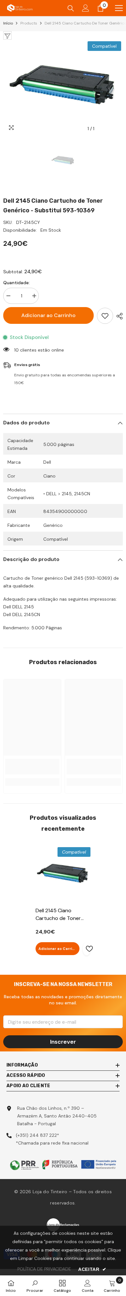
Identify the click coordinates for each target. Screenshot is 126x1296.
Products (28, 23)
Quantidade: (16, 282)
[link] (32, 766)
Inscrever (63, 1042)
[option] (63, 87)
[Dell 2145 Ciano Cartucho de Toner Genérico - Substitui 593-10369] (63, 875)
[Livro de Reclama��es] (63, 1224)
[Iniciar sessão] (85, 8)
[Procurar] (71, 8)
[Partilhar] (118, 316)
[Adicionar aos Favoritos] (105, 316)
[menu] (119, 8)
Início (8, 23)
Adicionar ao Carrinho (48, 315)
